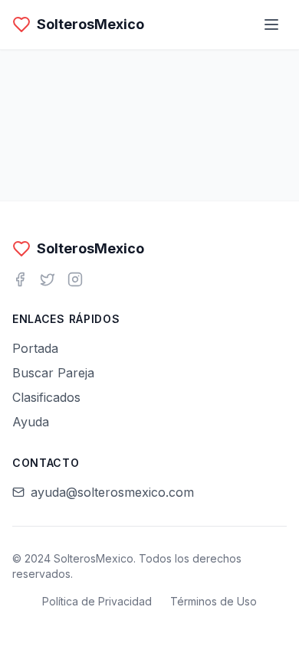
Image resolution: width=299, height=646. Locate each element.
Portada (35, 348)
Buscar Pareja (53, 372)
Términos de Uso (213, 601)
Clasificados (46, 397)
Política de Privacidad (97, 601)
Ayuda (30, 421)
